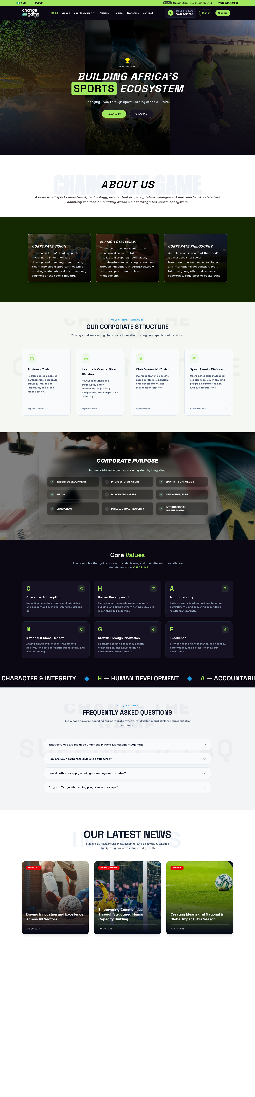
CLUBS (39, 3)
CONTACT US (114, 113)
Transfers (133, 12)
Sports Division (83, 12)
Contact (148, 12)
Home (54, 12)
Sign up (222, 12)
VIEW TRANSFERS (228, 3)
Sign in (206, 12)
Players (104, 12)
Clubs (119, 12)
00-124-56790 (184, 14)
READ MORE (141, 113)
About (66, 12)
